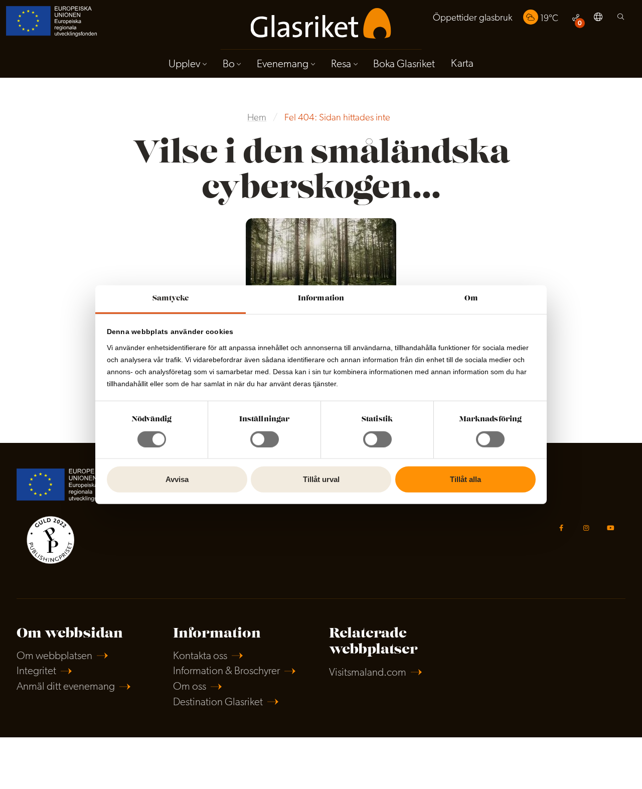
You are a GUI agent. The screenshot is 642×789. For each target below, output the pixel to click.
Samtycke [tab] (170, 298)
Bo (229, 64)
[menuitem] (472, 18)
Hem (256, 118)
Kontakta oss (200, 656)
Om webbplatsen (54, 656)
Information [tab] (321, 298)
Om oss (189, 687)
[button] (598, 18)
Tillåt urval (321, 479)
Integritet (36, 671)
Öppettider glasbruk (472, 18)
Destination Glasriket (218, 702)
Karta (462, 64)
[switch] (264, 439)
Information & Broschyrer (226, 671)
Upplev (184, 64)
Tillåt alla (465, 479)
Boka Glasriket (404, 64)
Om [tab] (471, 298)
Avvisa (177, 479)
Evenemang (282, 64)
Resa (341, 64)
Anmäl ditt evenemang (66, 687)
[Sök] (620, 19)
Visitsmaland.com (367, 673)
